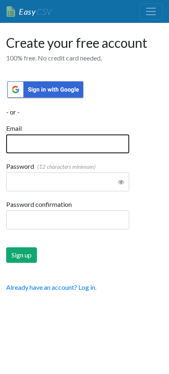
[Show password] (121, 182)
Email (14, 128)
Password (51, 166)
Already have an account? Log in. (51, 287)
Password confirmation (39, 204)
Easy (35, 11)
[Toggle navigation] (150, 11)
